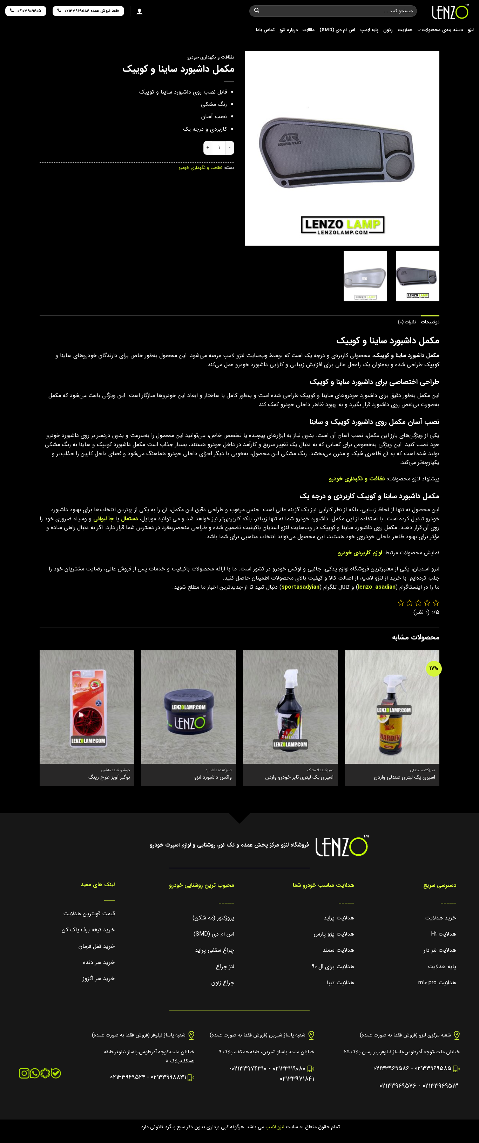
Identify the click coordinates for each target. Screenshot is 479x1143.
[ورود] (139, 11)
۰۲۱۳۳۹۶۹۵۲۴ (127, 1077)
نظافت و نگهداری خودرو (210, 57)
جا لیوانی (103, 518)
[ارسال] (256, 11)
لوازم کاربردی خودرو (360, 552)
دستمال (129, 518)
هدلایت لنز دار (440, 950)
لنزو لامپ (274, 1127)
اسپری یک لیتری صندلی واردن (404, 777)
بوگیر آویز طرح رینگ (109, 777)
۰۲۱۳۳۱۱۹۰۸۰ (289, 1069)
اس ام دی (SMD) (337, 30)
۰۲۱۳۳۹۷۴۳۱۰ (249, 1069)
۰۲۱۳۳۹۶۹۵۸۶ (391, 1068)
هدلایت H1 (443, 934)
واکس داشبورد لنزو (213, 777)
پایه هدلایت (442, 966)
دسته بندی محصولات (442, 30)
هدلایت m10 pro (437, 982)
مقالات (309, 30)
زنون (388, 30)
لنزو (471, 30)
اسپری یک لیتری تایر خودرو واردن (299, 777)
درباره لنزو (288, 30)
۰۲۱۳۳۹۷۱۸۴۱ (297, 1079)
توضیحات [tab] (430, 322)
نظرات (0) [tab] (407, 322)
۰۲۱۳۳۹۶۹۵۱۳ (440, 1086)
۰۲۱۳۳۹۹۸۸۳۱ (168, 1077)
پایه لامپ (369, 30)
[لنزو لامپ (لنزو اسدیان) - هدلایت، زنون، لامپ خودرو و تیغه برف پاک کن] (450, 11)
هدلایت (405, 30)
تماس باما (265, 30)
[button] (431, 237)
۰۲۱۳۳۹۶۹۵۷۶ (397, 1086)
